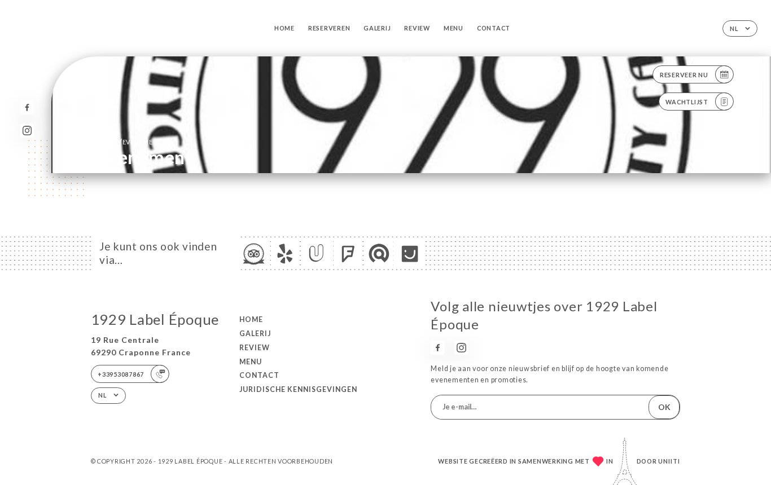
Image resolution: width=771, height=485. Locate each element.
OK (664, 407)
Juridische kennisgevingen (298, 389)
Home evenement (130, 142)
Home (284, 28)
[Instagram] (27, 131)
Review (417, 28)
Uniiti (669, 461)
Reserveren (329, 28)
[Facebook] (27, 107)
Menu (453, 28)
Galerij (377, 28)
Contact (493, 28)
